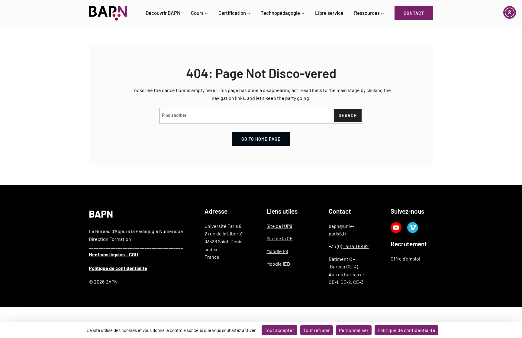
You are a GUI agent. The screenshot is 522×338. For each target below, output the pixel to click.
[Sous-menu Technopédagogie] (302, 13)
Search (348, 115)
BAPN (101, 213)
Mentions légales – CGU (113, 254)
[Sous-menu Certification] (248, 13)
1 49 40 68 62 (356, 246)
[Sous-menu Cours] (206, 13)
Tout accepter (279, 330)
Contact (414, 13)
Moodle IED (278, 264)
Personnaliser (354, 330)
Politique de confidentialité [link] (406, 330)
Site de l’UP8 (279, 226)
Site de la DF (279, 238)
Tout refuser (316, 330)
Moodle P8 (277, 251)
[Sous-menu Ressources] (382, 13)
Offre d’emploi (405, 258)
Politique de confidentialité (118, 268)
